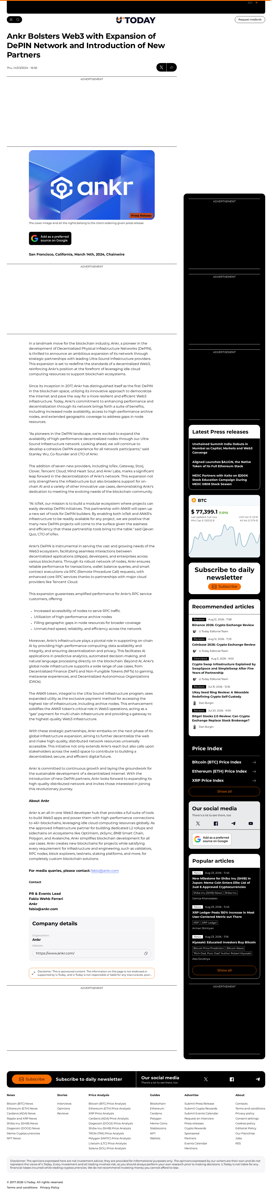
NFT (153, 1133)
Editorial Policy (245, 1128)
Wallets (155, 1138)
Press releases (194, 1123)
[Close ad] (256, 2)
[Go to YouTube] (250, 823)
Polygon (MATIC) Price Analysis (110, 1138)
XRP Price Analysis (101, 1113)
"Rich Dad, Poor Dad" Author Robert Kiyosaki (222, 953)
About (240, 1095)
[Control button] (172, 67)
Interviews (200, 658)
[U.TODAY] (136, 20)
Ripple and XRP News (22, 1118)
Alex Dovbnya (201, 958)
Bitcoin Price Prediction (208, 948)
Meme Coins (158, 1123)
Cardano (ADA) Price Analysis (109, 1118)
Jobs (238, 1138)
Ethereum (157, 1108)
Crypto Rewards (195, 1128)
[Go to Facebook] (215, 823)
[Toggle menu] (14, 19)
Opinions (63, 1108)
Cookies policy (245, 1123)
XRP (196, 922)
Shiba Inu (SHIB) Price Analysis (110, 1128)
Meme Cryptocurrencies (23, 1133)
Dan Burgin (206, 702)
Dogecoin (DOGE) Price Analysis (111, 1123)
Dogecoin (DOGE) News (23, 1128)
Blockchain (158, 1103)
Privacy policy (244, 1113)
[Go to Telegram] (233, 823)
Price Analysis (99, 1095)
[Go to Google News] (50, 238)
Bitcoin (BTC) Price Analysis (107, 1103)
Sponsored (191, 1133)
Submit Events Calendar (201, 1113)
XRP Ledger (209, 922)
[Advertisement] (91, 111)
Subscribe (227, 586)
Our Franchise (245, 1133)
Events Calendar (195, 1143)
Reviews (199, 619)
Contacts (241, 1103)
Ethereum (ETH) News (22, 1108)
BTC (202, 500)
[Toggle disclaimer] (33, 973)
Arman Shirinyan (203, 928)
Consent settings (247, 1118)
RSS (238, 1143)
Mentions (190, 1148)
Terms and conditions (250, 1108)
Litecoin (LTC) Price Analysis (108, 1143)
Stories (62, 1095)
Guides (155, 1095)
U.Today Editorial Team (213, 631)
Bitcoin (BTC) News (20, 1103)
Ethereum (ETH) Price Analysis (109, 1108)
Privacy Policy (49, 1187)
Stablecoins (158, 1128)
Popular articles (213, 861)
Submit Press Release (199, 1103)
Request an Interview (199, 1118)
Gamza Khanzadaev (205, 898)
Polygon (156, 1118)
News (197, 872)
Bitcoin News (235, 948)
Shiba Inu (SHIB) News (207, 892)
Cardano (156, 1113)
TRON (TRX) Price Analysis (106, 1133)
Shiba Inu (231, 892)
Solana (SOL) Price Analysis (107, 1148)
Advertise (191, 1095)
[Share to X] (161, 67)
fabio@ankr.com (105, 871)
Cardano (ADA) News (21, 1113)
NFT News (14, 1138)
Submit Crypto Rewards (200, 1108)
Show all (224, 791)
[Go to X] (198, 823)
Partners (190, 1138)
